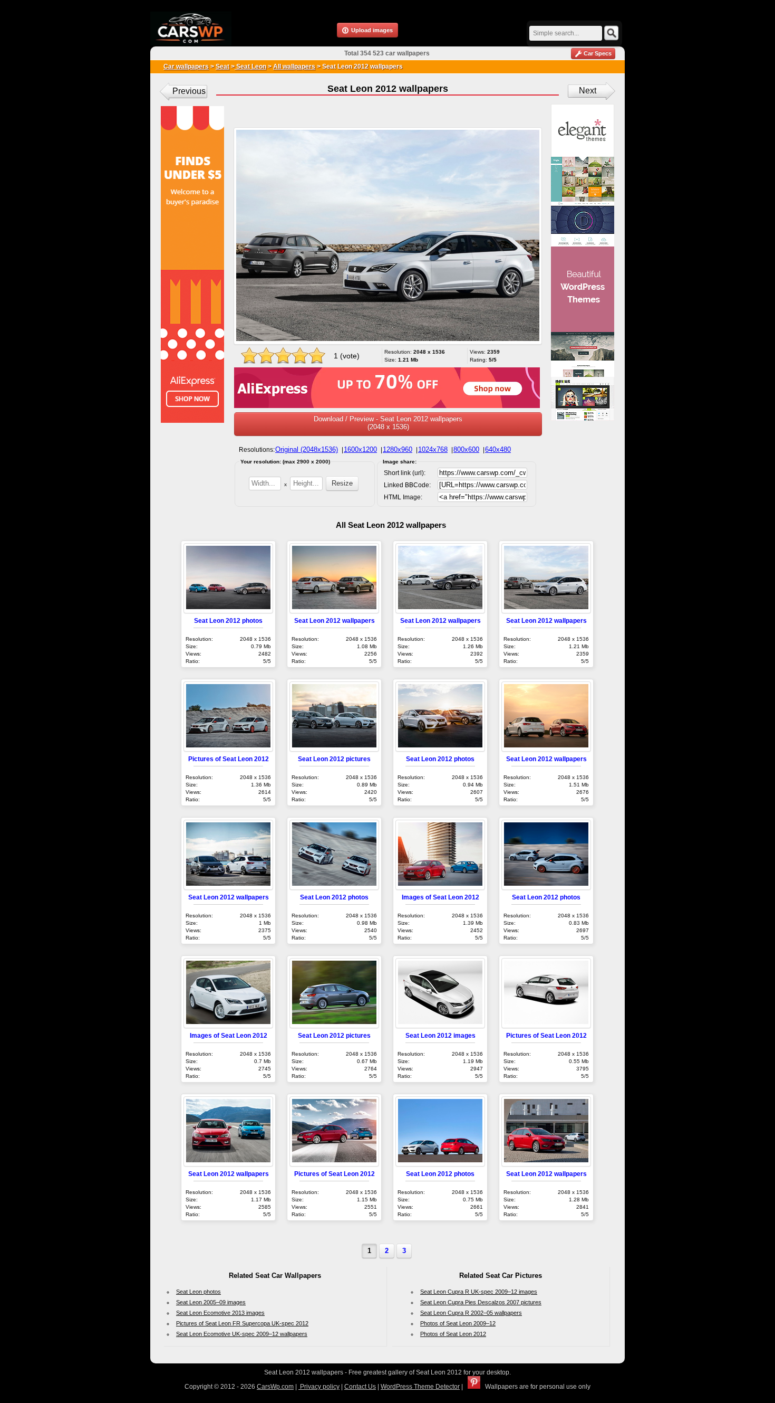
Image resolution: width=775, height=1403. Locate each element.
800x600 (466, 449)
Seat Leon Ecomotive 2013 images (220, 1313)
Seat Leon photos (198, 1291)
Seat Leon (250, 66)
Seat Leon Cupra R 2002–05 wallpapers (471, 1313)
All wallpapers (294, 66)
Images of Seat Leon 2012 (440, 897)
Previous (189, 91)
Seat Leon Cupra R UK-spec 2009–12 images (478, 1291)
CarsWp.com (275, 1386)
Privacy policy (319, 1386)
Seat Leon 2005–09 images (211, 1302)
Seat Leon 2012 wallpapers (334, 620)
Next (587, 90)
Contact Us (360, 1386)
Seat (222, 66)
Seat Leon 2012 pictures (334, 758)
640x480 (498, 449)
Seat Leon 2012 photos (228, 620)
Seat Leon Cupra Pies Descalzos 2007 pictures (480, 1302)
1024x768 (433, 449)
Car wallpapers (186, 66)
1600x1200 (360, 449)
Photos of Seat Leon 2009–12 (458, 1323)
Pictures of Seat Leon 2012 (228, 758)
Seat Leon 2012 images (440, 1035)
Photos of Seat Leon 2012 (453, 1334)
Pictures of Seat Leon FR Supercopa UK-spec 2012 (242, 1323)
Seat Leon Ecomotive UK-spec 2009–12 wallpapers (241, 1334)
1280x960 (397, 449)
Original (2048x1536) (306, 449)
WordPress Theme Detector (420, 1386)
